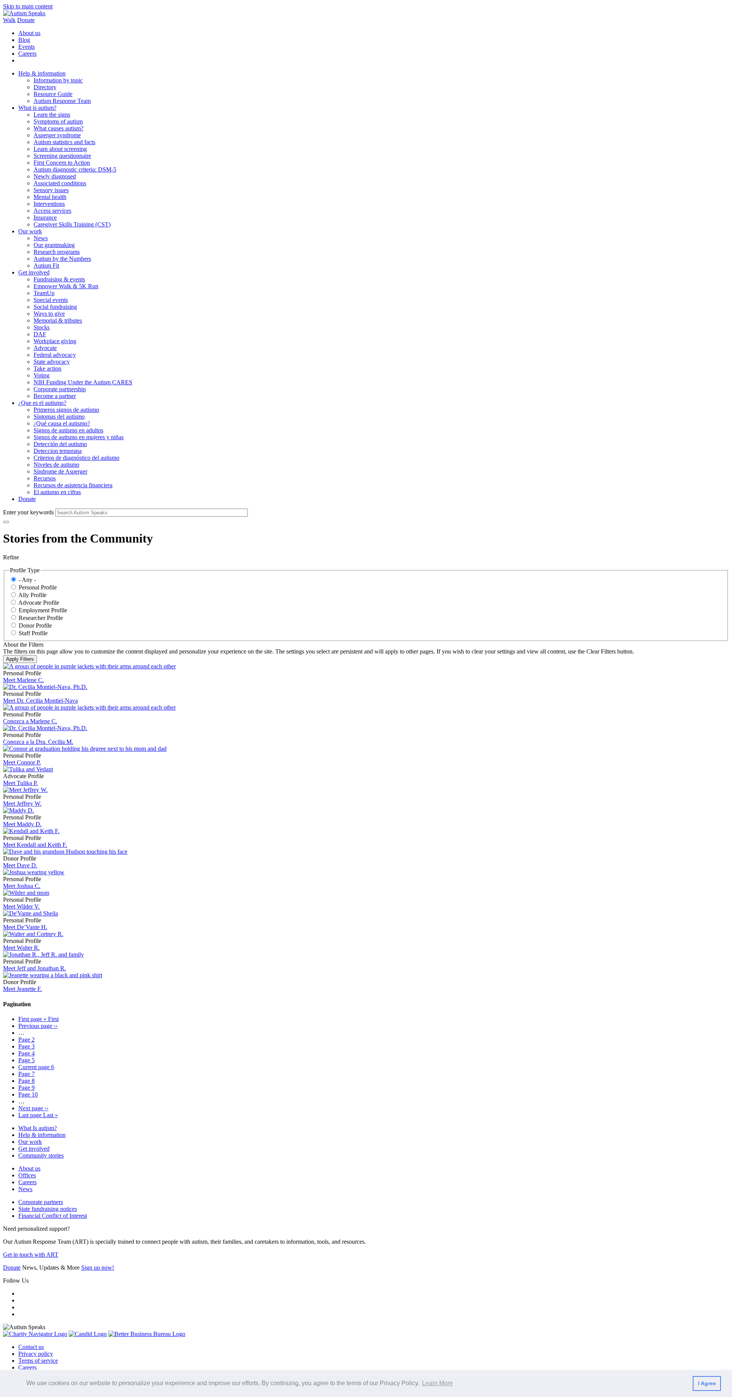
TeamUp (44, 293)
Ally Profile (32, 595)
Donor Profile (35, 625)
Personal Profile (38, 587)
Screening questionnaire (62, 156)
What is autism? (37, 107)
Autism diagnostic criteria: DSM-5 (75, 169)
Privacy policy (35, 1353)
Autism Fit (46, 265)
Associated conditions (60, 183)
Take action (47, 368)
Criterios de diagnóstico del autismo (76, 457)
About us (29, 33)
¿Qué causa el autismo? (62, 423)
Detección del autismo (60, 444)
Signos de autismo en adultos (68, 430)
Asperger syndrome (57, 135)
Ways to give (49, 313)
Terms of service (38, 1360)
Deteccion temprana (58, 451)
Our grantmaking (54, 245)
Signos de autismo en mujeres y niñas (79, 437)
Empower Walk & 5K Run (66, 286)
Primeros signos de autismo (66, 409)
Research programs (57, 252)
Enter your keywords (28, 512)
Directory (45, 87)
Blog (24, 40)
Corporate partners (40, 1202)
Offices (27, 1175)
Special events (51, 300)
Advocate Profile (38, 602)
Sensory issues (51, 190)
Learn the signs (52, 114)
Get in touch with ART (30, 1254)
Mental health (50, 197)
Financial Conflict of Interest (52, 1215)
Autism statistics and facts (64, 142)
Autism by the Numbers (62, 258)
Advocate (45, 348)
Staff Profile (33, 633)
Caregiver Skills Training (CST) (72, 224)
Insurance (45, 217)
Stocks (42, 327)
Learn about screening (60, 149)
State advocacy (52, 361)
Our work (30, 231)
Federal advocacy (55, 355)
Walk (9, 20)
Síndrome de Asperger (60, 471)
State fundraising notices (47, 1209)
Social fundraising (55, 306)
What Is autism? (37, 1128)
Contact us (31, 1347)
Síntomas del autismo (59, 416)
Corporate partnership (60, 389)
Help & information (42, 73)
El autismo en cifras (57, 492)
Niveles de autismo (56, 464)
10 (28, 1094)
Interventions (49, 204)
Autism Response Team (62, 101)
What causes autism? (58, 128)
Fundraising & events (59, 279)
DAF (40, 334)
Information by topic (58, 80)
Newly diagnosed (55, 176)
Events (26, 46)
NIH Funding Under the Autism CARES (83, 382)
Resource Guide (53, 94)
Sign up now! (97, 1267)
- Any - (27, 579)
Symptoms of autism (58, 121)
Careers (27, 53)
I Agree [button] (707, 1383)
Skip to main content (28, 6)
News (41, 238)
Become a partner (55, 396)
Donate (26, 20)
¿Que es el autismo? (42, 403)
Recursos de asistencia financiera (73, 485)
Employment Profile (43, 610)
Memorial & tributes (58, 320)
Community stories (41, 1155)
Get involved (34, 272)
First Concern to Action (62, 162)
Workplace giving (55, 341)
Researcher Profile (41, 618)
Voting (42, 375)
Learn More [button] (437, 1383)
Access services (52, 210)
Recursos (45, 478)
